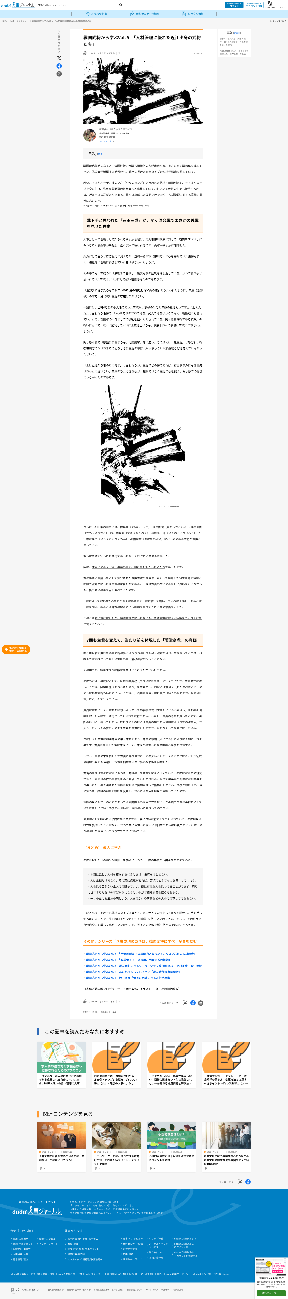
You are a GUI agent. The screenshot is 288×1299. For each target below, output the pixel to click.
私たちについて (157, 1252)
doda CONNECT (234, 5)
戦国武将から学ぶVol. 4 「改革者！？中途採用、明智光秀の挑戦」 (129, 960)
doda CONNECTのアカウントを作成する (186, 1254)
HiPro (160, 1274)
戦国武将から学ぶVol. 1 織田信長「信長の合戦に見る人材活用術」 (129, 978)
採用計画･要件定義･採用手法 (83, 1238)
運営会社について (135, 1289)
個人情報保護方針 (56, 1289)
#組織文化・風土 (108, 1011)
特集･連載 (128, 1254)
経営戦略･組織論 (76, 1254)
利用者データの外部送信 (172, 1289)
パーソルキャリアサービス (158, 1245)
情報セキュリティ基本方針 (79, 1289)
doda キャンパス (202, 1274)
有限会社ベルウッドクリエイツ (115, 129)
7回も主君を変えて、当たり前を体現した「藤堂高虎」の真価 (234, 52)
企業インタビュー (48, 1238)
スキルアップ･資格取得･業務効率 (85, 1259)
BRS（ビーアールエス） (141, 1274)
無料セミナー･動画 (133, 1243)
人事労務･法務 (20, 1254)
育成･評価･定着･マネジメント (83, 1249)
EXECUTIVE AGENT (115, 1274)
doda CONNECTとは (185, 1238)
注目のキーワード (132, 1259)
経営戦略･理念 (20, 1259)
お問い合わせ (156, 1257)
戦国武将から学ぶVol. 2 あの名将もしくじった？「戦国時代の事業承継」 (133, 972)
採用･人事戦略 (20, 1238)
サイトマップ (152, 1289)
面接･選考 (73, 1243)
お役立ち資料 (130, 1248)
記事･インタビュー (133, 1238)
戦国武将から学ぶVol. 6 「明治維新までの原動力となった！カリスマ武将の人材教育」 (141, 954)
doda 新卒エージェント (178, 1274)
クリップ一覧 (156, 1238)
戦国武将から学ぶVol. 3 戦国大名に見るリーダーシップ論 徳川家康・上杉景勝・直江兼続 (144, 966)
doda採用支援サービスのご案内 (108, 1289)
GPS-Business (221, 1274)
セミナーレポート (48, 1243)
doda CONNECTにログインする (184, 1245)
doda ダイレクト (93, 1274)
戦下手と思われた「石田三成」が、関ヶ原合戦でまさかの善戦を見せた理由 (234, 42)
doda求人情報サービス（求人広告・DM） (33, 1274)
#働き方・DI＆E (90, 1011)
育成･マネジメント (23, 1243)
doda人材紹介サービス (70, 1274)
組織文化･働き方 (21, 1249)
